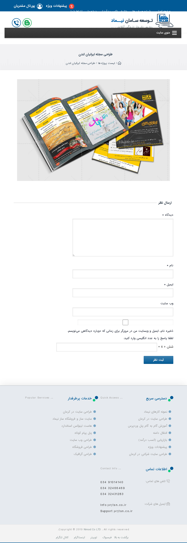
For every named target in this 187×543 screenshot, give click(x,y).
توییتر (94, 537)
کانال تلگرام (62, 537)
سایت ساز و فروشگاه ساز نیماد (72, 419)
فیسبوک (107, 537)
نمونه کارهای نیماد (155, 412)
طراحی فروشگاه (82, 447)
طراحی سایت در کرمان (152, 419)
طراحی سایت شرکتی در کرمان (148, 454)
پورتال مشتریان (24, 6)
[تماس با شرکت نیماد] (17, 21)
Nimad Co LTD (92, 530)
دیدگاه (167, 215)
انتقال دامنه (160, 433)
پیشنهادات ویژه (56, 6)
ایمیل (168, 284)
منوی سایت (163, 33)
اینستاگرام (79, 537)
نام (170, 265)
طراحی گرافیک (83, 454)
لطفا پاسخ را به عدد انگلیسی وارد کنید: (148, 338)
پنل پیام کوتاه (83, 433)
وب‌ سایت (167, 303)
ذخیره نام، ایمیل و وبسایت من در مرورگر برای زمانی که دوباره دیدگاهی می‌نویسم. (120, 331)
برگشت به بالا (121, 537)
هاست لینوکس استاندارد (76, 426)
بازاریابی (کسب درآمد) (152, 440)
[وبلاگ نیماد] (28, 21)
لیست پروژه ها (106, 63)
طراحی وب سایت (81, 440)
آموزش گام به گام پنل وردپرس (147, 426)
